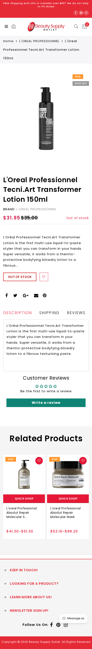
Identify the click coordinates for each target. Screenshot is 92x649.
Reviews (76, 312)
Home (8, 41)
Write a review (46, 402)
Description (17, 312)
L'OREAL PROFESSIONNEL (39, 41)
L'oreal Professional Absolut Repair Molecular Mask (65, 512)
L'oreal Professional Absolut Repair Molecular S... (21, 512)
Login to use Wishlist (44, 277)
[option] (24, 497)
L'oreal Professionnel (36, 209)
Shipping (49, 312)
